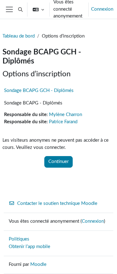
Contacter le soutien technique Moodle (57, 203)
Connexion (102, 9)
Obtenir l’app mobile (29, 246)
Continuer (58, 161)
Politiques (19, 239)
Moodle (38, 264)
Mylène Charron (65, 114)
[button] (20, 9)
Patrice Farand (63, 121)
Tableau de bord (18, 36)
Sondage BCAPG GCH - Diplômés (39, 90)
